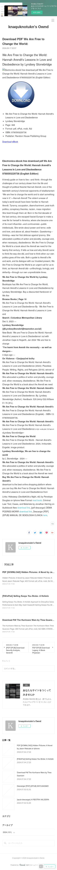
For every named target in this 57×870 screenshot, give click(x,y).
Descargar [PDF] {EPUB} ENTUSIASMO (33, 786)
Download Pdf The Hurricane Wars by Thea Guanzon (28, 619)
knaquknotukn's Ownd (28, 27)
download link (23, 507)
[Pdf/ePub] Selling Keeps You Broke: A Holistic (25, 595)
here (45, 515)
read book (37, 500)
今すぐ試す (36, 12)
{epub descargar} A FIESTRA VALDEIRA (33, 799)
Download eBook (10, 141)
